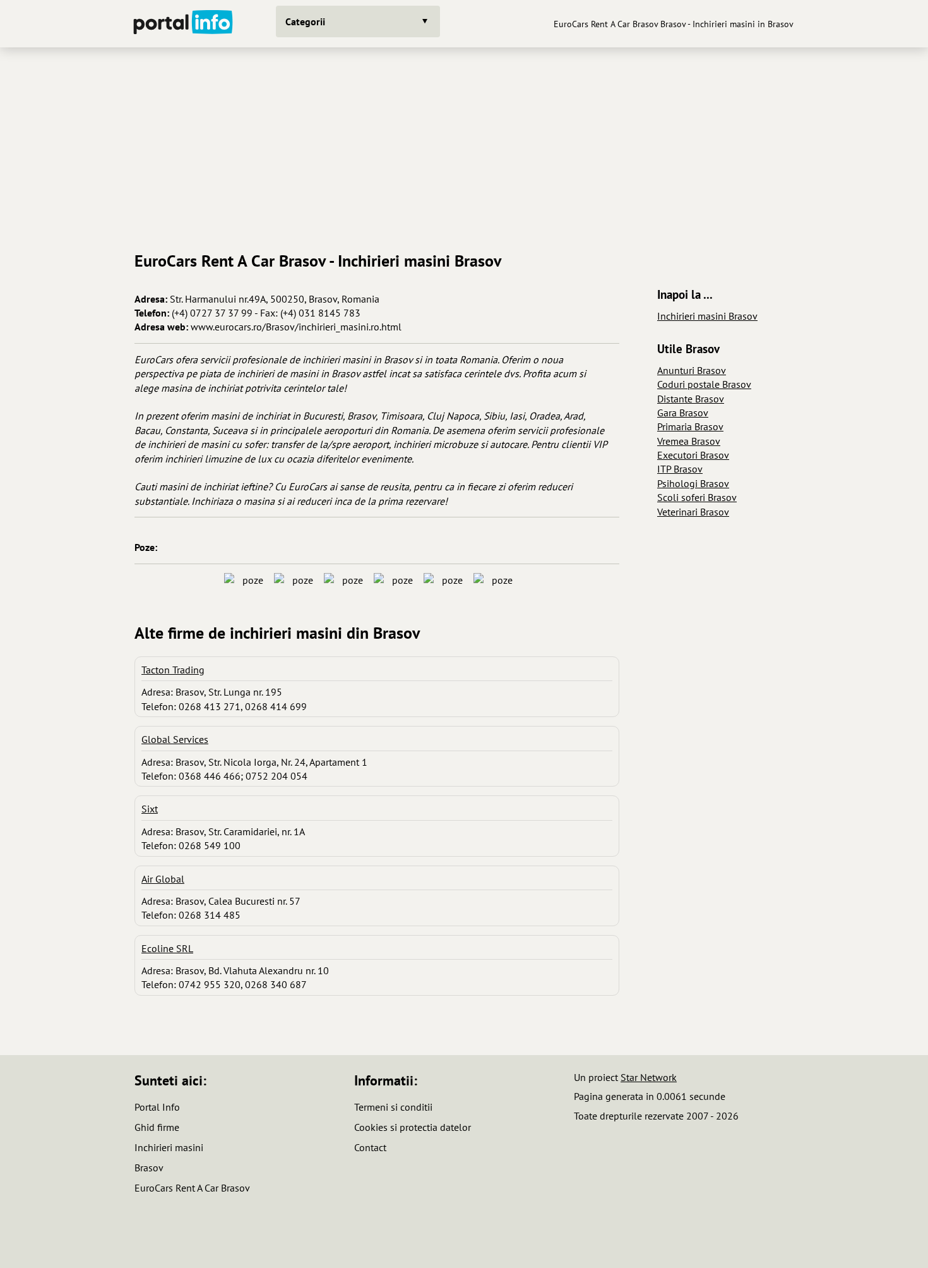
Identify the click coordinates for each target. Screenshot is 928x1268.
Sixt (149, 808)
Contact (370, 1147)
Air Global (162, 879)
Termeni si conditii (393, 1107)
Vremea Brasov (688, 441)
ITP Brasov (680, 468)
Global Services (174, 739)
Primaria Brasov (690, 426)
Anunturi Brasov (691, 370)
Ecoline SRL (167, 948)
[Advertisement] (464, 144)
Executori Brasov (693, 455)
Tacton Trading (173, 669)
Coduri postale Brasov (704, 384)
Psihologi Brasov (693, 483)
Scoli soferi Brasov (697, 497)
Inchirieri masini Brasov (707, 316)
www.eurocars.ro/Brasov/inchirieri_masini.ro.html (296, 326)
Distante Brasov (690, 398)
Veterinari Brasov (693, 511)
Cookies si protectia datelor (412, 1127)
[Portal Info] (183, 23)
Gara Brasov (682, 412)
